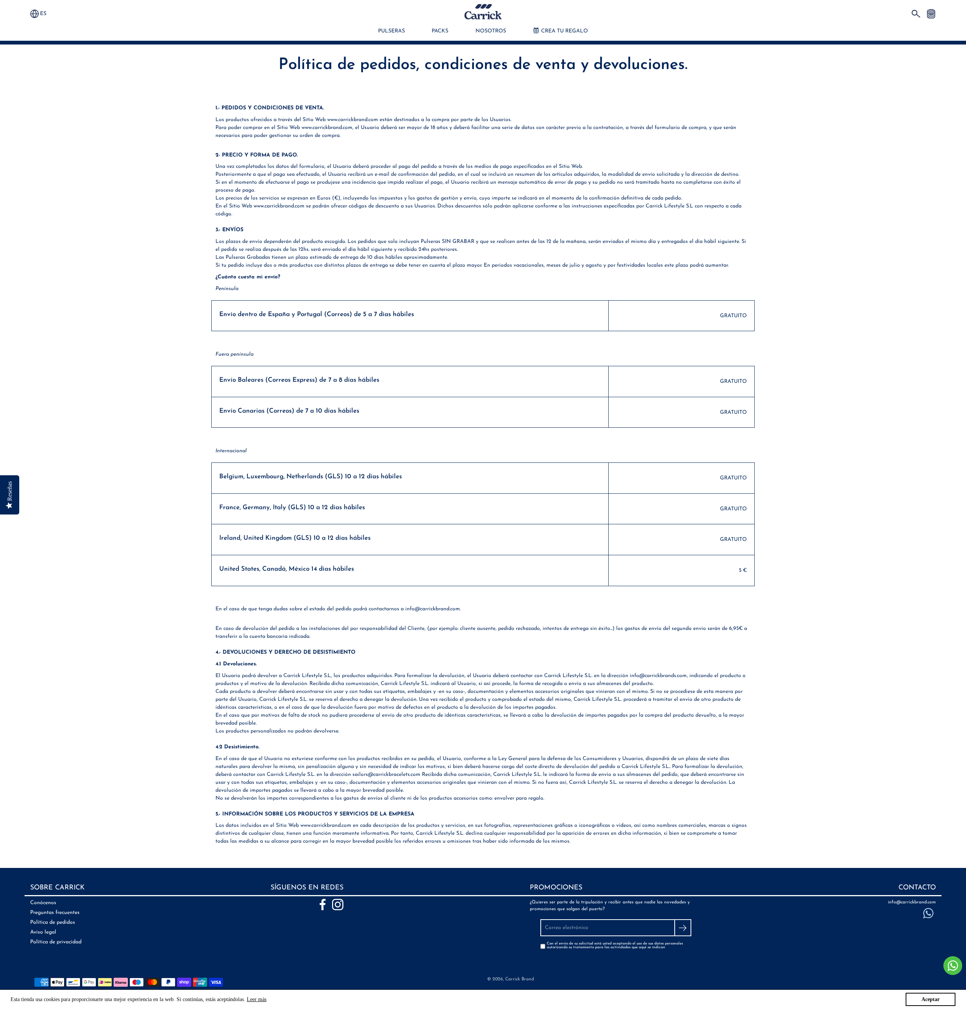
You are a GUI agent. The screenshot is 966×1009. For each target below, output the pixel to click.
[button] (47, 14)
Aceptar (930, 999)
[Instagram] (337, 904)
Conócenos (43, 903)
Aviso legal (43, 932)
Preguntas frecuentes (55, 912)
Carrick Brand (519, 979)
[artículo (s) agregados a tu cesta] (931, 13)
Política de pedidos (52, 922)
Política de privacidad (56, 942)
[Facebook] (322, 904)
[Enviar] (682, 927)
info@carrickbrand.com (912, 902)
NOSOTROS (490, 31)
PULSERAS (391, 31)
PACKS (440, 31)
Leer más (256, 999)
